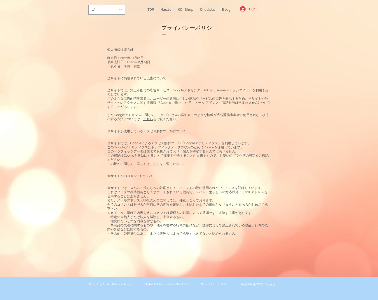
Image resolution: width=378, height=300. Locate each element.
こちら (148, 119)
